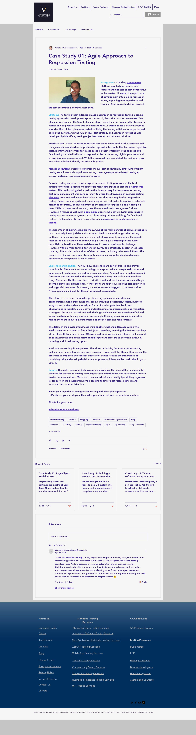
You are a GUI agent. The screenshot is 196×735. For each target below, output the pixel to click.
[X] (143, 702)
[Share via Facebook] (50, 440)
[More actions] (145, 47)
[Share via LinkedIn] (63, 440)
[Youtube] (139, 702)
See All (158, 463)
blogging (84, 419)
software (54, 425)
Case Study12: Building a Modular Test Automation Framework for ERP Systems (97, 475)
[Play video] (72, 90)
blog (133, 419)
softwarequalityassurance (116, 419)
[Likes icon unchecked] (57, 582)
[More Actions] (145, 551)
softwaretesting (57, 419)
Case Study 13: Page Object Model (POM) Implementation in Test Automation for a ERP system (54, 475)
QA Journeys (70, 29)
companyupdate (137, 425)
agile (108, 425)
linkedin (72, 419)
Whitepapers (87, 29)
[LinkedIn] (132, 702)
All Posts (39, 29)
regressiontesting (93, 425)
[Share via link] (69, 440)
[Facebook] (135, 702)
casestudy (67, 425)
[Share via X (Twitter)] (56, 440)
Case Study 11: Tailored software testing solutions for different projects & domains (139, 475)
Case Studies (53, 29)
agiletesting (120, 425)
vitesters (96, 419)
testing (79, 425)
